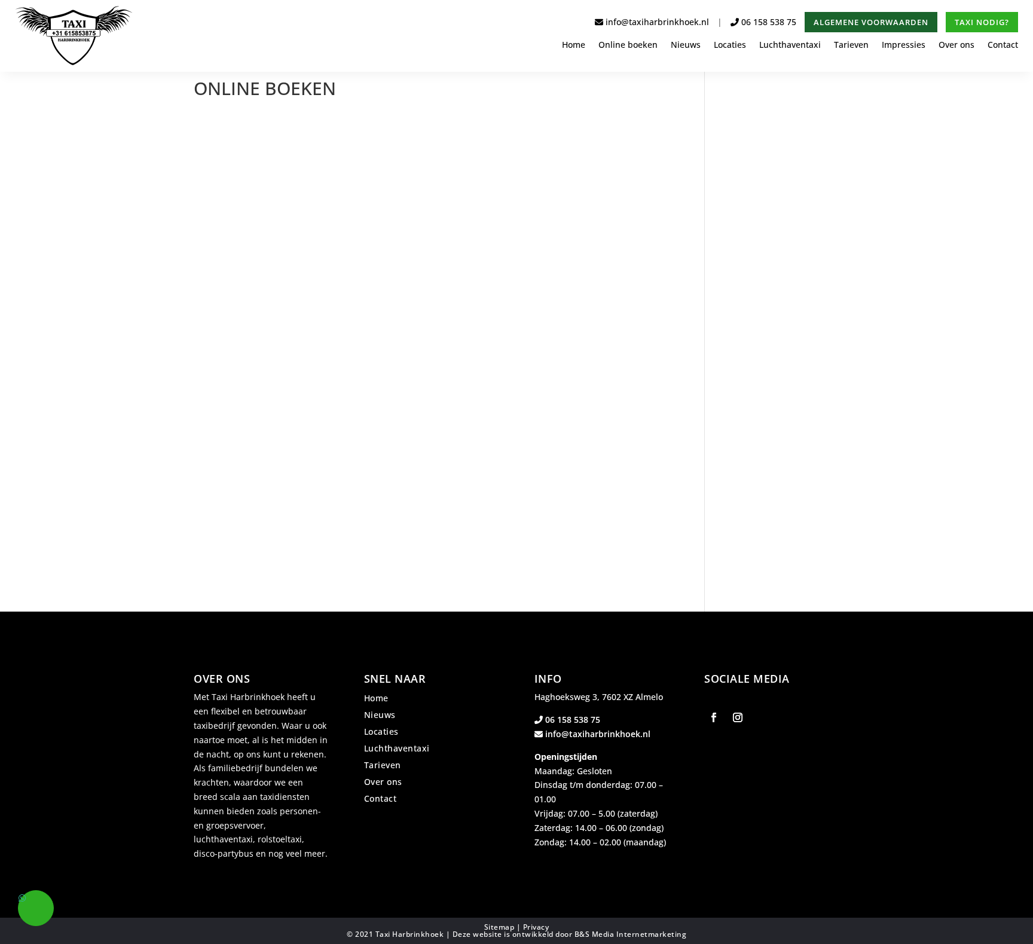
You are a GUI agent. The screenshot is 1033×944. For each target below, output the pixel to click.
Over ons (956, 45)
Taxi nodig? (982, 22)
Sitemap (499, 927)
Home (573, 45)
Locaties (730, 45)
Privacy (536, 927)
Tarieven (851, 45)
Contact (1003, 45)
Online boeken (628, 45)
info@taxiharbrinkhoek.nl (656, 22)
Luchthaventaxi (790, 45)
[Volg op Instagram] (737, 717)
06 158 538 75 (769, 22)
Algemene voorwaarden (871, 22)
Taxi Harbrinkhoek (409, 934)
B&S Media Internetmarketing (630, 934)
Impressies (903, 45)
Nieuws (686, 45)
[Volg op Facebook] (713, 717)
